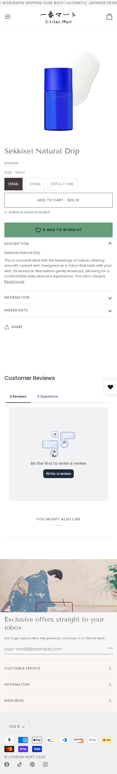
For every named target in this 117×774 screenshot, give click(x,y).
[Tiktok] (19, 764)
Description (16, 243)
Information (17, 297)
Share (17, 327)
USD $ (14, 726)
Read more (14, 281)
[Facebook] (6, 764)
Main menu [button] (14, 700)
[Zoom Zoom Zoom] (58, 89)
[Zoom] (19, 128)
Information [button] (17, 684)
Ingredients (16, 310)
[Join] (108, 648)
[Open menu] (7, 16)
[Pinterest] (32, 764)
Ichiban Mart (22, 757)
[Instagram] (45, 764)
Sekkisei (11, 163)
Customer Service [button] (22, 668)
